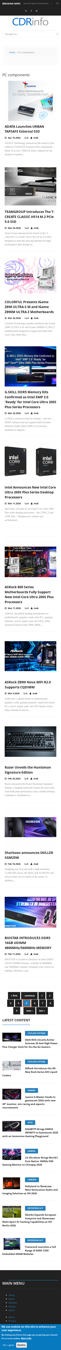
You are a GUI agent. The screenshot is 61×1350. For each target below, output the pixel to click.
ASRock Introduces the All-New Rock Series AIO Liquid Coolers (29, 1072)
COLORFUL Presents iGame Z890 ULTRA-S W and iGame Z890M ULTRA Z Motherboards (29, 307)
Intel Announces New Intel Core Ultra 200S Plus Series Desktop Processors (30, 492)
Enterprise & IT (35, 1208)
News (11, 1298)
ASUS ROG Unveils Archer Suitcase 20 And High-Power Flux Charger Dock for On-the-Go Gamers (30, 1043)
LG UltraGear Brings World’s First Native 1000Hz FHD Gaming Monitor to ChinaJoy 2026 (30, 1161)
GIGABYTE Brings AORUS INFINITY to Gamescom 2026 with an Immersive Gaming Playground (30, 1132)
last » (42, 1010)
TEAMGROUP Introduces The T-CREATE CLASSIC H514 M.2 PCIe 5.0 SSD (29, 216)
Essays (12, 1306)
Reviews (13, 1302)
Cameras (32, 1179)
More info (26, 1338)
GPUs (30, 1122)
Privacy (12, 1320)
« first (14, 995)
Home (12, 52)
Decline (21, 1345)
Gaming (32, 1090)
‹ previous (29, 995)
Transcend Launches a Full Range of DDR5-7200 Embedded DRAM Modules (29, 1250)
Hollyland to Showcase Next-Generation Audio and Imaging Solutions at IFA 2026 (30, 1190)
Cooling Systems (36, 1033)
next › (29, 1010)
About (12, 1310)
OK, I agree (8, 1345)
